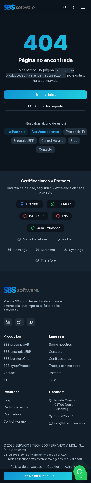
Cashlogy (20, 250)
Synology (76, 250)
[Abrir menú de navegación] (83, 7)
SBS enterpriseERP (17, 351)
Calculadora (12, 414)
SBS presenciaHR (16, 344)
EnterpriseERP (24, 140)
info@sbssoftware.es (69, 423)
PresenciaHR (75, 132)
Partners (55, 373)
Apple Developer (35, 239)
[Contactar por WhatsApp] (79, 471)
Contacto (45, 149)
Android (68, 239)
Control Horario (52, 140)
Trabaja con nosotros (64, 366)
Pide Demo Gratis (34, 476)
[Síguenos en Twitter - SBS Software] (19, 322)
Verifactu (10, 373)
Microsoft (48, 250)
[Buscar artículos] (64, 7)
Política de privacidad (26, 466)
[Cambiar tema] (73, 7)
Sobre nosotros (60, 344)
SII (5, 380)
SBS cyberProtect (17, 366)
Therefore (48, 260)
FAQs (53, 380)
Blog (74, 140)
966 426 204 (64, 416)
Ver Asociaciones (45, 132)
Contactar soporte (49, 106)
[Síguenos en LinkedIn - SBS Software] (8, 322)
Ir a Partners (15, 132)
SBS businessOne (16, 358)
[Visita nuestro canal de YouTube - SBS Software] (31, 322)
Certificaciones (60, 358)
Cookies (53, 466)
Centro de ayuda (16, 407)
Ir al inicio (49, 94)
